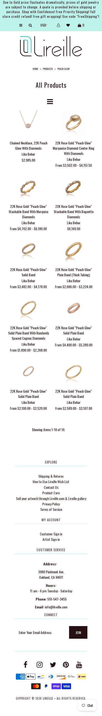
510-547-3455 (57, 599)
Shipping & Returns (51, 476)
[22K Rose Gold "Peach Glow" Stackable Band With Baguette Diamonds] (73, 187)
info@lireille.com (56, 606)
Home (35, 69)
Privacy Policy (51, 503)
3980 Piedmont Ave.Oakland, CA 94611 (51, 574)
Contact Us (51, 487)
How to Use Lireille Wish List (51, 481)
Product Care (51, 492)
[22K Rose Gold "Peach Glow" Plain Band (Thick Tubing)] (73, 250)
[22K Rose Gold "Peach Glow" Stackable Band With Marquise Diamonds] (28, 187)
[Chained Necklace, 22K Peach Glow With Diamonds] (28, 123)
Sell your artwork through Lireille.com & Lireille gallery (51, 498)
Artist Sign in (51, 539)
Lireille (48, 698)
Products (48, 69)
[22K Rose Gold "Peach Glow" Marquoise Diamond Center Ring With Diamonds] (73, 123)
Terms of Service (51, 509)
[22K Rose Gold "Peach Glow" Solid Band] (28, 250)
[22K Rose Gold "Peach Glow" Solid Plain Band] (73, 308)
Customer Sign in (51, 533)
